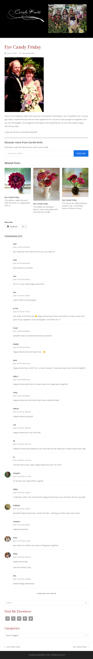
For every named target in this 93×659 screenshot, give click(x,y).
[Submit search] (86, 602)
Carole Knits (39, 655)
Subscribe (81, 153)
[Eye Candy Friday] (18, 181)
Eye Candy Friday (28, 53)
